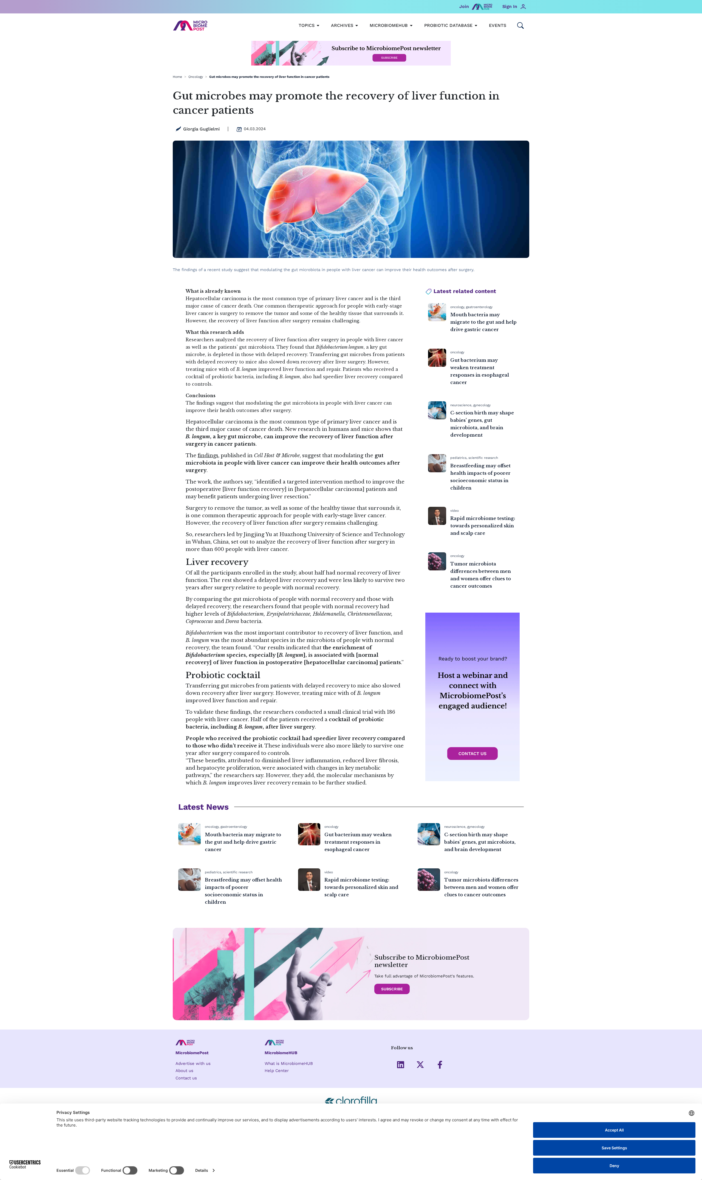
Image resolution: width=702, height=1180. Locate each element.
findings (208, 456)
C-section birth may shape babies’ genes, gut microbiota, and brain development (480, 842)
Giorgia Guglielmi (201, 129)
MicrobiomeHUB (281, 1052)
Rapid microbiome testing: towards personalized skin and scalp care (482, 526)
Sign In (509, 6)
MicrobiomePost (192, 1052)
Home (177, 77)
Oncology (195, 77)
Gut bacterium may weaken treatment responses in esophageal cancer (358, 842)
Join (464, 6)
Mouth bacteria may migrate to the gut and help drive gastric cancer (483, 322)
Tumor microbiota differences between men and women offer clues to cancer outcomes (481, 887)
